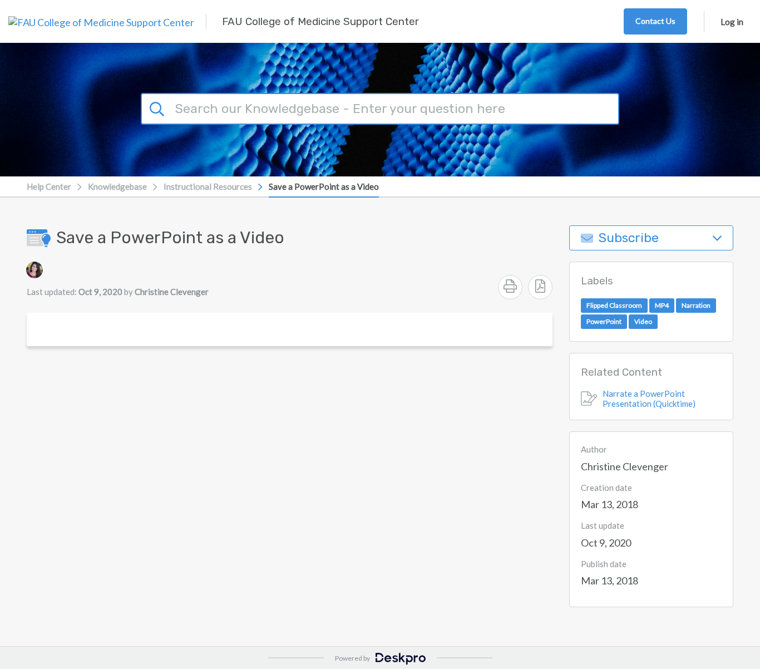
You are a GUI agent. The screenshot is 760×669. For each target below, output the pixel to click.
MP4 (662, 305)
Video (643, 321)
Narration (696, 305)
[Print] (510, 287)
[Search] (158, 107)
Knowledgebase (117, 186)
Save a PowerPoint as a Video (324, 186)
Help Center (49, 186)
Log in (731, 22)
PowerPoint (603, 321)
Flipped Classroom (614, 305)
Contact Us (655, 21)
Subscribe (629, 237)
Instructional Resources (208, 186)
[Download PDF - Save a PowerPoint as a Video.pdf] (540, 287)
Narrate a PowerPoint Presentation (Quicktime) (649, 398)
